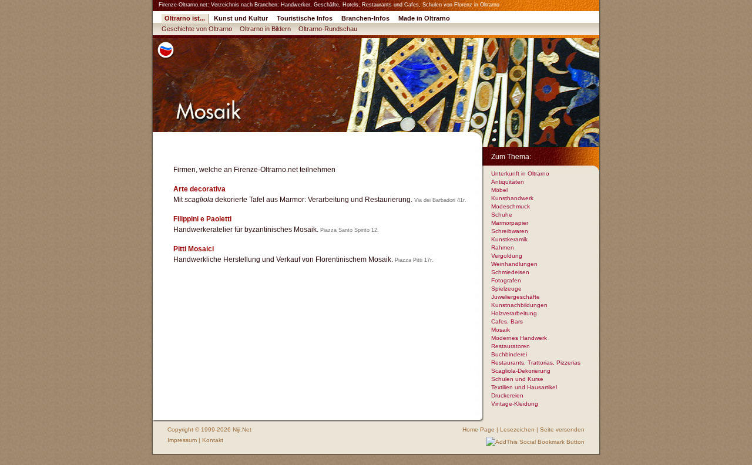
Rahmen (502, 247)
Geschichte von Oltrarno (197, 28)
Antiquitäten (507, 181)
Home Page (478, 429)
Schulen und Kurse (517, 379)
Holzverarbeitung (514, 313)
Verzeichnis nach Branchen (244, 5)
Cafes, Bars (507, 321)
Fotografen (506, 280)
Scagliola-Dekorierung (520, 371)
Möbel (499, 190)
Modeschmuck (510, 206)
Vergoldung (506, 255)
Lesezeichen (517, 429)
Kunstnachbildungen (519, 305)
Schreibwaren (509, 231)
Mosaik (500, 329)
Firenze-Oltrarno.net (183, 5)
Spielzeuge (506, 288)
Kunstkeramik (509, 239)
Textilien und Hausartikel (524, 387)
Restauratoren (510, 346)
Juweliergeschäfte (515, 297)
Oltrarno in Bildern (265, 28)
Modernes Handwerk (519, 338)
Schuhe (501, 214)
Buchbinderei (509, 354)
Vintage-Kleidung (514, 403)
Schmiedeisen (510, 272)
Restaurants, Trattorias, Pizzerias (535, 362)
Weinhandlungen (514, 264)
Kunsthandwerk (512, 198)
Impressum (182, 440)
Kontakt (212, 440)
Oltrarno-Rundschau (327, 28)
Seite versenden (562, 429)
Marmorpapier (509, 223)
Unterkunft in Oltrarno (520, 173)
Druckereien (507, 395)
